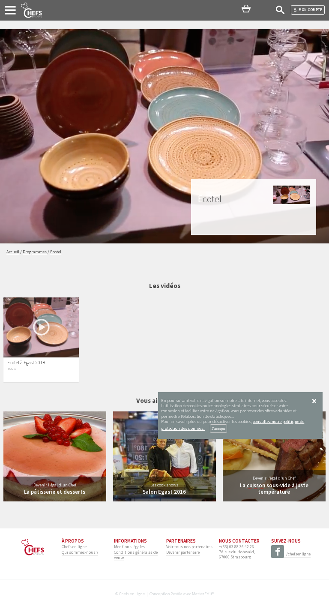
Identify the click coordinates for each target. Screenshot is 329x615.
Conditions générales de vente (136, 554)
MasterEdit (202, 594)
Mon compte (310, 9)
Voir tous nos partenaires (189, 546)
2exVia (176, 594)
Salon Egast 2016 (164, 491)
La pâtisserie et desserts (54, 491)
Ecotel (12, 368)
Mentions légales (129, 546)
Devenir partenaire (183, 552)
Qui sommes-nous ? (80, 552)
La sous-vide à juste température (274, 488)
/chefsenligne (298, 554)
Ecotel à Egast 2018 (26, 363)
